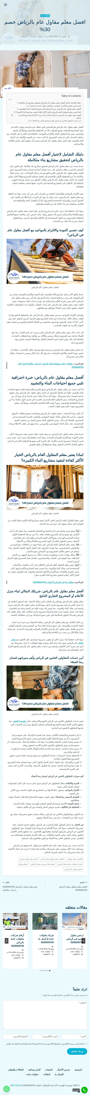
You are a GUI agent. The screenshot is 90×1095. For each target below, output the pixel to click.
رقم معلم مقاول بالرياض (29, 859)
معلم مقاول (23, 864)
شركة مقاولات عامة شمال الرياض (70, 864)
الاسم (83, 1036)
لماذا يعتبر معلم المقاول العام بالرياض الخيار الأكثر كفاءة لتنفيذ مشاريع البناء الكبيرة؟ (48, 112)
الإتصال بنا (59, 1074)
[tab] (49, 970)
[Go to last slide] (83, 941)
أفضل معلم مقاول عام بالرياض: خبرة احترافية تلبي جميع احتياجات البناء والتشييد (50, 109)
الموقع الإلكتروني (20, 1036)
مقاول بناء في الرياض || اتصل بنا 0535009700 (53, 582)
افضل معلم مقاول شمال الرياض (52, 859)
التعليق (82, 1003)
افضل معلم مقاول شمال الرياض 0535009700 (73, 886)
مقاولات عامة (45, 15)
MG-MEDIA (16, 1085)
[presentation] (74, 921)
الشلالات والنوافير (16, 1069)
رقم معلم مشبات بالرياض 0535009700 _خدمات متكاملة (20, 886)
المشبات (48, 1069)
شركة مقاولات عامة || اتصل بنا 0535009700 (46, 939)
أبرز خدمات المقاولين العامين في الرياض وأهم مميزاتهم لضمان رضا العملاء (56, 121)
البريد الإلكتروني (49, 1036)
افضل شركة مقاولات (74, 859)
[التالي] (6, 941)
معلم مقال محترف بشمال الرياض (43, 864)
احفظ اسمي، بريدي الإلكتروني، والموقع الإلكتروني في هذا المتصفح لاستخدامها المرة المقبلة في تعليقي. (45, 1044)
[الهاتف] (79, 1091)
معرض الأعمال (63, 1069)
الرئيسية (78, 1069)
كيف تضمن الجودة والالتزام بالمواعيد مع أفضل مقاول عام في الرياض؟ (55, 106)
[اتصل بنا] (84, 1090)
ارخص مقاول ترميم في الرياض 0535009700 (74, 939)
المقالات (46, 1074)
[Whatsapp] (6, 1089)
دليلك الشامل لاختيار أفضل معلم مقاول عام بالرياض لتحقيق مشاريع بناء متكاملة (50, 103)
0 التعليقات (24, 36)
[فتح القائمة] (5, 4)
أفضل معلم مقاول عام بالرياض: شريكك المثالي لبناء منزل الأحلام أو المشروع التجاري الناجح (50, 116)
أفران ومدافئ (34, 1069)
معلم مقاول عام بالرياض (73, 869)
